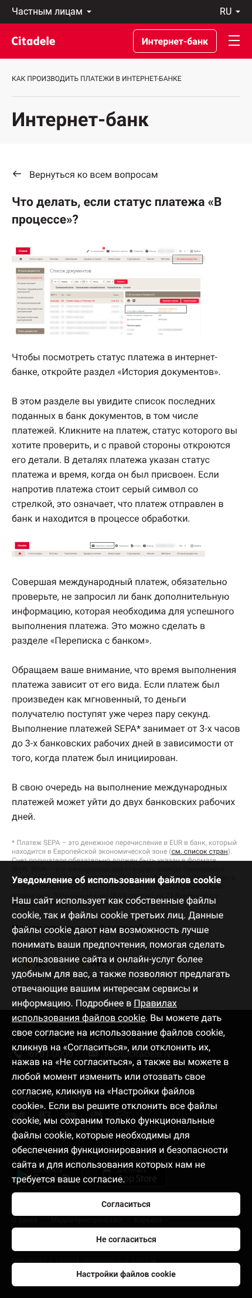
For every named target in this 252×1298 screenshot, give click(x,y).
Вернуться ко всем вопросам (93, 174)
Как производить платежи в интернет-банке (97, 79)
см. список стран (199, 851)
